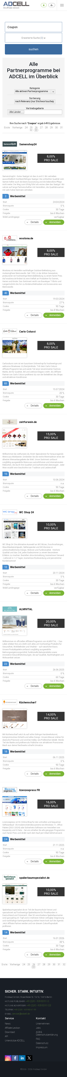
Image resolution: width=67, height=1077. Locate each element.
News (8, 1023)
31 (61, 127)
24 (26, 127)
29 (51, 127)
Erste (7, 127)
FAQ (38, 1039)
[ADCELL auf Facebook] (15, 1058)
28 (46, 127)
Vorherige (17, 127)
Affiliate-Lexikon (12, 1028)
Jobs (38, 1028)
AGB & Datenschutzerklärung (47, 1033)
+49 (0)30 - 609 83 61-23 (39, 1005)
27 (41, 127)
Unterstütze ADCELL (15, 1040)
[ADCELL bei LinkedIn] (22, 1058)
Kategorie (35, 88)
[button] (33, 49)
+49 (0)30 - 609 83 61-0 (37, 1001)
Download (10, 1032)
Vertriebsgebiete (35, 108)
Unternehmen (43, 1023)
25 (31, 127)
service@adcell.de (21, 1013)
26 (36, 127)
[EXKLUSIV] (14, 447)
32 (31, 130)
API (6, 1036)
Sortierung (34, 98)
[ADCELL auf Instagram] (8, 1058)
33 (36, 130)
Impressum (41, 1047)
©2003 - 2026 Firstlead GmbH (33, 1069)
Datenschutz (42, 1043)
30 (56, 127)
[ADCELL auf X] (29, 1058)
